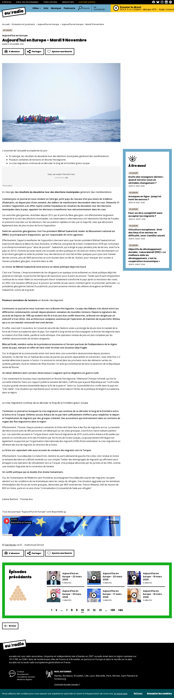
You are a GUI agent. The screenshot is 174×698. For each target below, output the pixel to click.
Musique (56, 8)
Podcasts (69, 8)
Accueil (5, 24)
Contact (20, 671)
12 (94, 610)
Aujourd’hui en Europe (48, 24)
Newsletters (68, 2)
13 (100, 610)
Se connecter (99, 8)
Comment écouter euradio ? (67, 684)
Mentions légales (24, 679)
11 (88, 610)
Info (46, 8)
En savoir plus (120, 694)
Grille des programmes (27, 2)
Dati (7, 544)
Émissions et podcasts (23, 24)
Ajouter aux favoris (62, 51)
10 (82, 610)
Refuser (138, 693)
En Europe (7, 30)
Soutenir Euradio (87, 2)
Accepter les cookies (159, 693)
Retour (12, 625)
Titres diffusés (50, 2)
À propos (6, 2)
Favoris (86, 8)
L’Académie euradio (26, 677)
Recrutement (23, 674)
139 (113, 610)
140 (120, 610)
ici (65, 511)
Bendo (12, 544)
